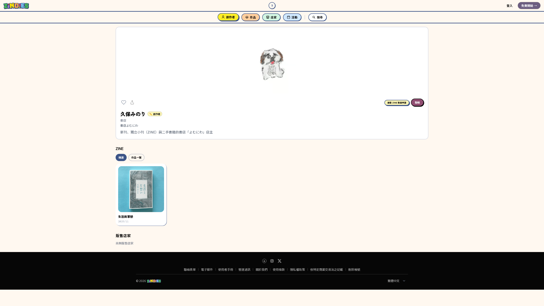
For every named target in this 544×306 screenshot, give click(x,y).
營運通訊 (244, 269)
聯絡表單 (190, 269)
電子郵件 (207, 269)
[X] (280, 261)
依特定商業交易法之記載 (326, 269)
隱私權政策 (297, 269)
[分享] (132, 102)
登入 (510, 5)
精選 (121, 157)
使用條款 (279, 269)
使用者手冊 (225, 269)
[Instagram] (272, 261)
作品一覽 (136, 157)
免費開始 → (529, 5)
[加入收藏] (123, 102)
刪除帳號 (354, 269)
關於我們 (262, 269)
